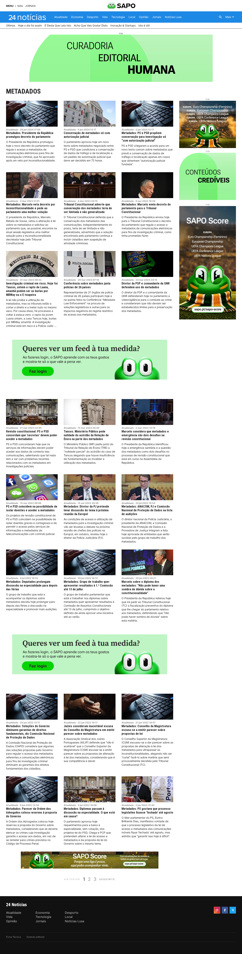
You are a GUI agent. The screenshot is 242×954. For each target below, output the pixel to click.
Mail (20, 6)
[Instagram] (217, 910)
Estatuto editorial (35, 936)
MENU (9, 6)
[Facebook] (225, 910)
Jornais (30, 6)
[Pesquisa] (220, 17)
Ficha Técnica (13, 936)
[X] (233, 910)
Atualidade (12, 129)
